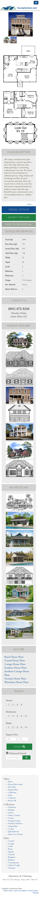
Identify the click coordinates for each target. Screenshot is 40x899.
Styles (10, 795)
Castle (10, 846)
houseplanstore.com (27, 8)
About (10, 782)
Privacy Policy (33, 891)
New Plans (12, 787)
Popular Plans (13, 790)
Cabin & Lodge (14, 865)
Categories (12, 798)
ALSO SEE (18, 649)
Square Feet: (12, 735)
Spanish (11, 852)
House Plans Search (15, 784)
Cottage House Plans (14, 664)
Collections (12, 793)
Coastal (11, 818)
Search (18, 746)
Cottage (11, 844)
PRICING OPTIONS (19, 209)
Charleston (12, 807)
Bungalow (11, 857)
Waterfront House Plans (16, 682)
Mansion (11, 860)
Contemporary (13, 863)
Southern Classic (14, 821)
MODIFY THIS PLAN (18, 217)
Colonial (11, 855)
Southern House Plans (15, 668)
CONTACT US (18, 300)
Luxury (10, 813)
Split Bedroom (13, 832)
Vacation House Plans (15, 679)
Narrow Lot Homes (15, 834)
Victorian (11, 868)
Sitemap (35, 893)
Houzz (29, 204)
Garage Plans (12, 826)
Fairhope (11, 810)
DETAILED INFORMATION (18, 231)
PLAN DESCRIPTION (19, 152)
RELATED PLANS (19, 487)
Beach (10, 849)
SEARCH (18, 691)
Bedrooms (11, 712)
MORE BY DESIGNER (18, 325)
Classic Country (14, 815)
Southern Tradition (15, 824)
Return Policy (8, 891)
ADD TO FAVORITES (17, 224)
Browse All (12, 801)
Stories (9, 700)
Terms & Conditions (20, 891)
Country (11, 841)
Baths (9, 723)
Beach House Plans (14, 657)
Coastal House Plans (14, 660)
